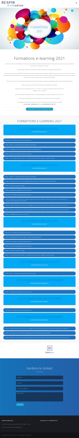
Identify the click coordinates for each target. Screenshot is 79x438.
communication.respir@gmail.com (14, 427)
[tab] (39, 140)
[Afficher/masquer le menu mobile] (76, 3)
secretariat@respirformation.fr (48, 104)
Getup (30, 435)
